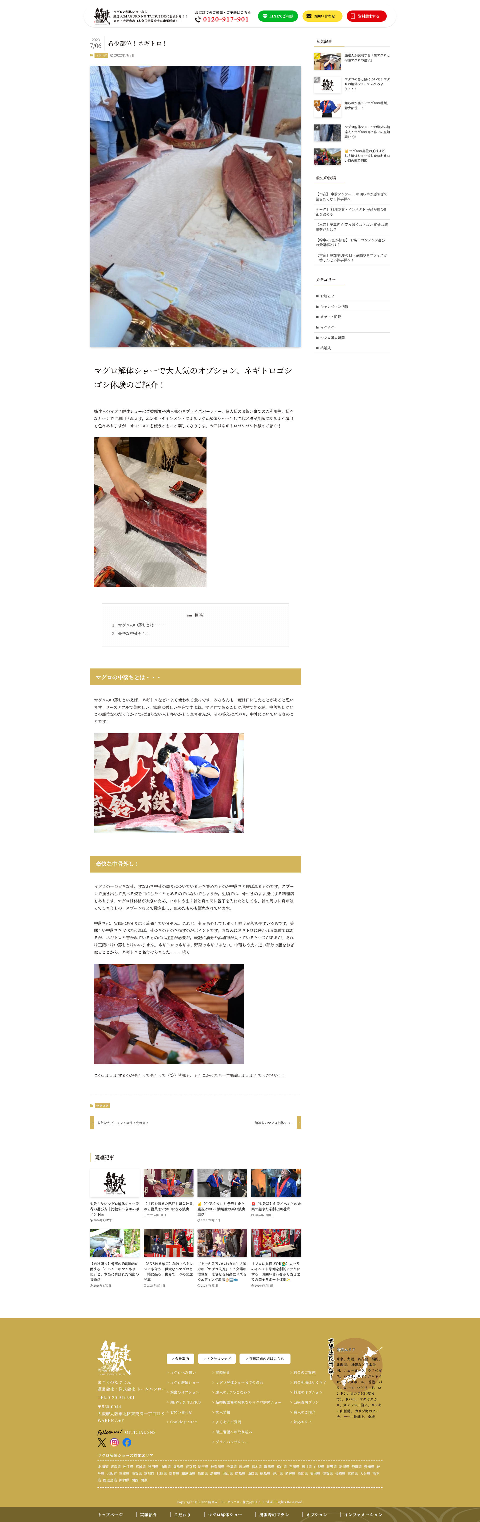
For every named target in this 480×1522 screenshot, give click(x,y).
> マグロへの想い (181, 1372)
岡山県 (227, 1473)
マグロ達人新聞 (332, 337)
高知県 (303, 1473)
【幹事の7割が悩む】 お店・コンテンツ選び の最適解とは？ (350, 242)
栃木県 (257, 1466)
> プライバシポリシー (230, 1441)
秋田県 (153, 1466)
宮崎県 (353, 1473)
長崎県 (340, 1473)
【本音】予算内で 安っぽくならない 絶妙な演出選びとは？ (352, 227)
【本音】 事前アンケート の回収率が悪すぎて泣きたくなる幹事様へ (352, 196)
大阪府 (111, 1473)
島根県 (215, 1473)
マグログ (101, 55)
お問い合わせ (324, 15)
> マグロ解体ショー (183, 1382)
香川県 (277, 1473)
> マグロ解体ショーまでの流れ (238, 1382)
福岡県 (315, 1473)
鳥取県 (203, 1473)
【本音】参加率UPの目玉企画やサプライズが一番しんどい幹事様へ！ (351, 258)
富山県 (281, 1466)
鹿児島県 (110, 1480)
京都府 (149, 1473)
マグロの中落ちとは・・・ (142, 625)
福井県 (307, 1466)
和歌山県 (189, 1473)
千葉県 (231, 1466)
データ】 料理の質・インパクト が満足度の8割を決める (351, 212)
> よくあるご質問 (226, 1421)
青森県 (115, 1466)
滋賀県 (137, 1473)
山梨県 (319, 1466)
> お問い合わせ (179, 1412)
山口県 (253, 1473)
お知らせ (327, 295)
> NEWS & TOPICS (184, 1402)
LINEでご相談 (281, 15)
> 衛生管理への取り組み (232, 1431)
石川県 (294, 1466)
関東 (144, 1480)
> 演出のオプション (183, 1392)
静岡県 (357, 1466)
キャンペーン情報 (334, 306)
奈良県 (174, 1473)
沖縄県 (124, 1480)
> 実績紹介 (221, 1372)
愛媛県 (290, 1473)
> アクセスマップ (217, 1358)
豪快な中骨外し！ (134, 633)
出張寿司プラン (274, 1515)
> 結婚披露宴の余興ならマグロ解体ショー (247, 1402)
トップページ (110, 1515)
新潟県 (344, 1466)
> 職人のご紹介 (303, 1412)
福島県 (178, 1466)
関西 (135, 1480)
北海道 (103, 1466)
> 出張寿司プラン (304, 1402)
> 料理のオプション (306, 1392)
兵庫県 (161, 1473)
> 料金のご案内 (303, 1372)
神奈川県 (217, 1466)
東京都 (191, 1466)
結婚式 (325, 347)
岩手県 (128, 1466)
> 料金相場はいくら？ (308, 1382)
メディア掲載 (330, 316)
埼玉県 (203, 1466)
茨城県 (244, 1466)
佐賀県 (327, 1473)
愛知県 (369, 1466)
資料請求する (369, 15)
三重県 (124, 1473)
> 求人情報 (221, 1412)
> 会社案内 (180, 1358)
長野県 (331, 1466)
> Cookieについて (182, 1421)
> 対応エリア (301, 1421)
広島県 (240, 1473)
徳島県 (265, 1473)
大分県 (365, 1473)
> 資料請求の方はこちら (265, 1358)
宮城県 (141, 1466)
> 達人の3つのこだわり (231, 1392)
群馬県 (269, 1466)
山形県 (165, 1466)
